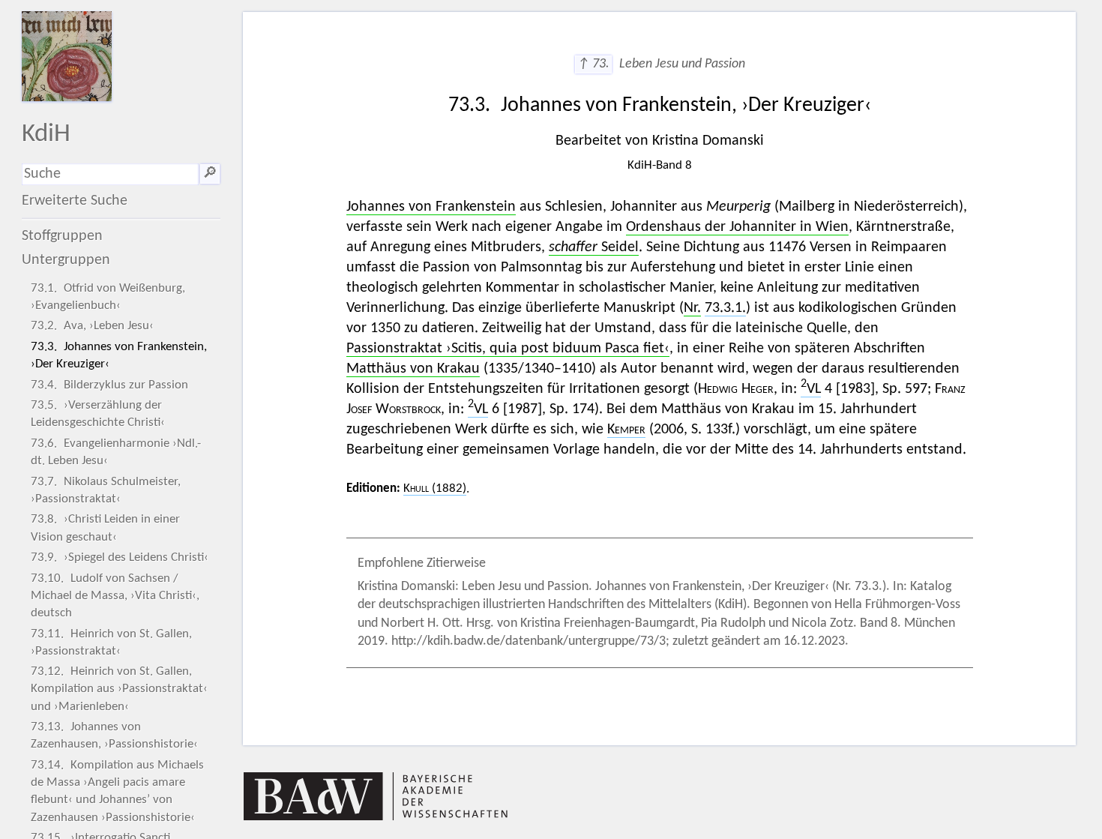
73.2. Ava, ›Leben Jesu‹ (92, 325)
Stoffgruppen (62, 236)
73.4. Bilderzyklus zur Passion (109, 385)
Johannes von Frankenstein (431, 206)
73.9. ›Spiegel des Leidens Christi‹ (119, 557)
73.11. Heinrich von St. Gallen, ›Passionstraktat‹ (111, 643)
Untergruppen (66, 260)
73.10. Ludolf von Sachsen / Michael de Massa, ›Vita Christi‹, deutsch (115, 595)
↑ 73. (593, 64)
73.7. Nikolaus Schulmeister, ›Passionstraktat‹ (106, 490)
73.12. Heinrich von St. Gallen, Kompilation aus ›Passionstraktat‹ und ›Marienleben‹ (119, 688)
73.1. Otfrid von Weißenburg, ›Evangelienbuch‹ (108, 297)
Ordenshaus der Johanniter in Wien (737, 227)
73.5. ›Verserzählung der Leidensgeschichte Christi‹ (98, 414)
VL (811, 389)
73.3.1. (725, 308)
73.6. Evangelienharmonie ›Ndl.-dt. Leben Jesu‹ (116, 452)
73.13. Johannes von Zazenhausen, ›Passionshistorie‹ (114, 736)
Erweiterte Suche (74, 200)
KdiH (46, 134)
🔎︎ (209, 173)
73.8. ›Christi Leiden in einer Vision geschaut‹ (105, 528)
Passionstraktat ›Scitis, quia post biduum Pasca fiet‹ (507, 348)
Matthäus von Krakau (413, 368)
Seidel (594, 247)
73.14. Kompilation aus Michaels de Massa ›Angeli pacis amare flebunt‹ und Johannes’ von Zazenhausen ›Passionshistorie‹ (117, 791)
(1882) (434, 488)
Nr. (692, 308)
